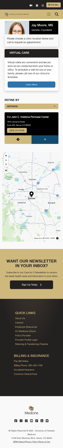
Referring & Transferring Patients (31, 344)
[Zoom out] (6, 160)
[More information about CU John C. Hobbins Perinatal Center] (44, 139)
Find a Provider (23, 335)
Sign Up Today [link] (29, 284)
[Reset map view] (6, 170)
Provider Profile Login (26, 339)
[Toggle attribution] (57, 238)
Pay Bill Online (21, 361)
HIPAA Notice (19, 442)
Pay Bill (55, 5)
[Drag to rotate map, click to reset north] (6, 164)
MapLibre (38, 238)
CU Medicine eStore (25, 331)
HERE (52, 238)
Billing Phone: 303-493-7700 (28, 365)
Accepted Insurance (24, 369)
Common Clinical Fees (25, 374)
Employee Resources (26, 327)
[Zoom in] (6, 155)
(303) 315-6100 (16, 130)
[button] (32, 194)
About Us (20, 318)
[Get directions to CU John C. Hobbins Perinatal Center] (18, 139)
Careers (19, 322)
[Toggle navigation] (49, 14)
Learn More (31, 84)
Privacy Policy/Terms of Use (37, 442)
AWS (47, 238)
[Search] (57, 14)
